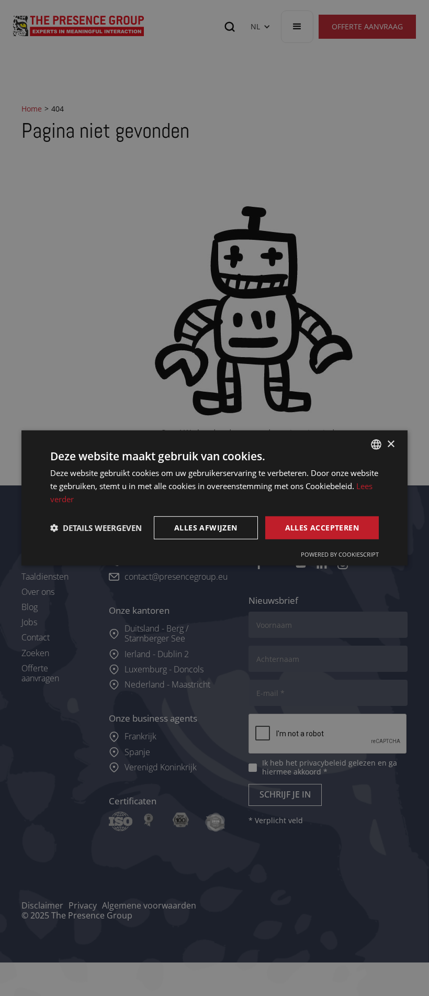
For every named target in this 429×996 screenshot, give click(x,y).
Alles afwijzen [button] (206, 527)
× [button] (390, 444)
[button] (96, 528)
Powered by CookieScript (340, 554)
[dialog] (214, 498)
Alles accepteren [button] (322, 527)
